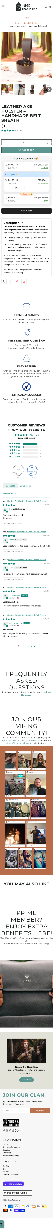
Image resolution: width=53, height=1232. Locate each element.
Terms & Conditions (11, 1174)
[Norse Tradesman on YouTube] (19, 1131)
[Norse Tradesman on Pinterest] (10, 1131)
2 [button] (23, 646)
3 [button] (27, 646)
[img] (9, 505)
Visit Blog (27, 1079)
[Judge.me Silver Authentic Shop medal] (18, 470)
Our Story (6, 1166)
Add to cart (26, 210)
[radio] (26, 166)
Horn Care (7, 1153)
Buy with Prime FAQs (11, 1155)
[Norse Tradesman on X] (16, 1131)
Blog (4, 1169)
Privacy (6, 1171)
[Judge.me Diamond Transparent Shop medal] (32, 470)
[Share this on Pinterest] (17, 281)
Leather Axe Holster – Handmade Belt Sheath (27, 501)
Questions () (25, 485)
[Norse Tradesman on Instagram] (7, 1131)
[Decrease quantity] (10, 188)
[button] (7, 89)
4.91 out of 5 (34, 435)
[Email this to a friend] (24, 281)
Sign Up (40, 1110)
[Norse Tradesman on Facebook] (4, 1131)
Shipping (6, 1150)
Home (17, 23)
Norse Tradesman (13, 1200)
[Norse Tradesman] (26, 7)
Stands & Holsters (31, 23)
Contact (6, 1144)
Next (27, 17)
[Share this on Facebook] (10, 281)
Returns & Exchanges (11, 1147)
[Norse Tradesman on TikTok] (13, 1131)
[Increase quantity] (22, 188)
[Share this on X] (4, 281)
